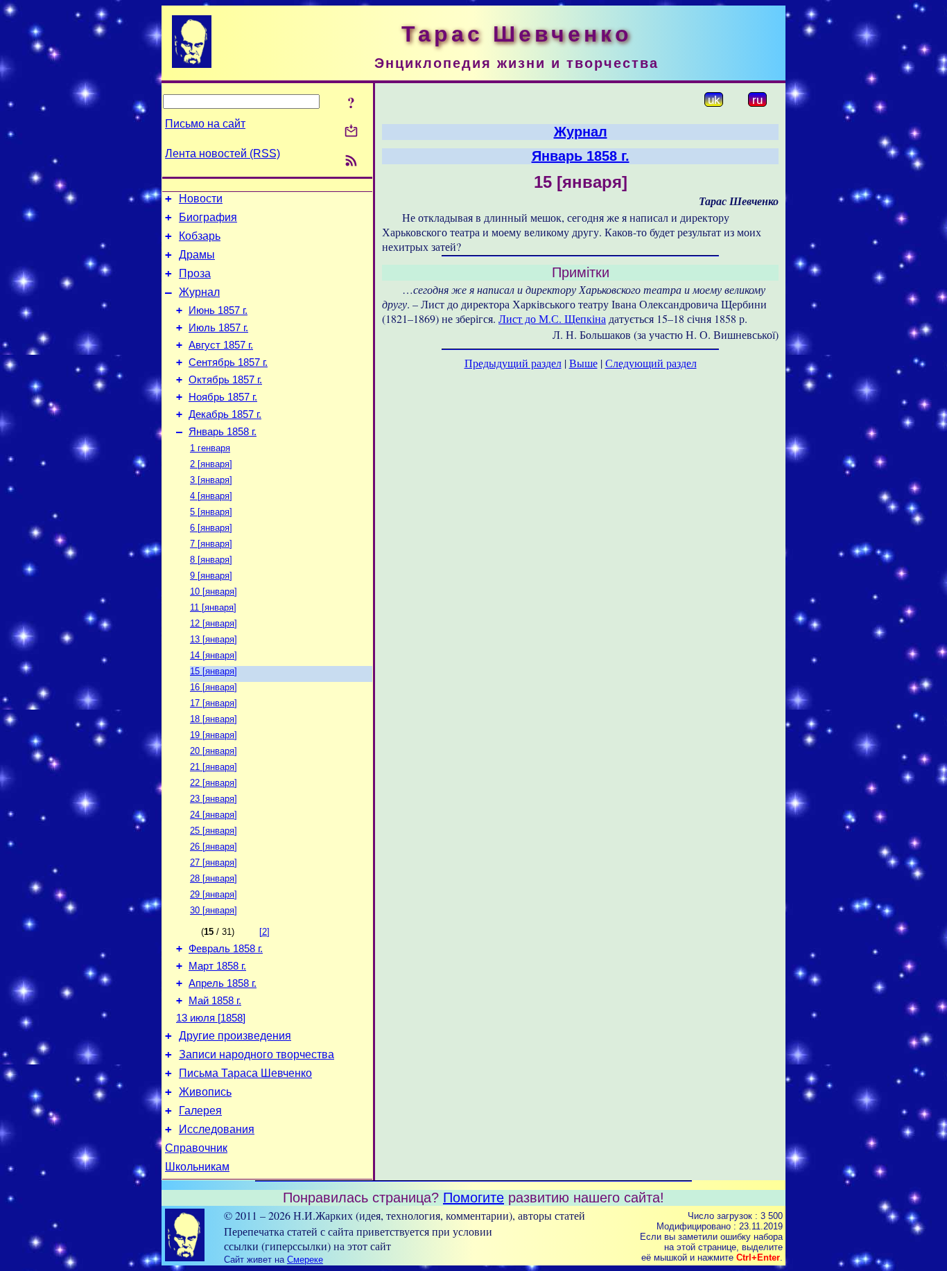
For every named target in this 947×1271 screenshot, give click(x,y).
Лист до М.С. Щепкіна (552, 318)
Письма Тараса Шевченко (245, 1073)
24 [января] (213, 814)
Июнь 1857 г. (218, 310)
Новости (201, 198)
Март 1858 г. (217, 966)
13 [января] (213, 639)
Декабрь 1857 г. (225, 414)
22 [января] (213, 783)
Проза (195, 273)
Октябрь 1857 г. (225, 379)
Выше (583, 363)
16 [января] (213, 687)
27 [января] (213, 862)
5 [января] (211, 512)
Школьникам (197, 1167)
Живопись (205, 1092)
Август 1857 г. (221, 345)
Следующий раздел (651, 363)
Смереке (305, 1259)
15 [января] (213, 671)
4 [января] (211, 496)
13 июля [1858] (210, 1018)
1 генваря (210, 448)
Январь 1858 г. (223, 431)
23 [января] (213, 799)
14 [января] (213, 655)
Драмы (197, 255)
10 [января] (213, 591)
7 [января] (211, 543)
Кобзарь (199, 236)
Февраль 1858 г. (226, 948)
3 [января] (211, 480)
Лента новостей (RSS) (222, 153)
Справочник (196, 1148)
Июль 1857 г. (218, 327)
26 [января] (213, 846)
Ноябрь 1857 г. (223, 397)
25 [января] (213, 830)
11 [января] (213, 607)
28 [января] (213, 878)
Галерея (200, 1110)
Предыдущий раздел (513, 363)
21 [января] (213, 767)
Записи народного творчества (256, 1054)
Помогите (473, 1197)
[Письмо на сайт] (351, 132)
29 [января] (213, 894)
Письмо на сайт (205, 124)
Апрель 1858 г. (223, 983)
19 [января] (213, 735)
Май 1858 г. (215, 1000)
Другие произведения (235, 1036)
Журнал (199, 292)
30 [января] (213, 910)
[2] (264, 932)
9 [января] (211, 575)
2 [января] (211, 464)
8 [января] (211, 559)
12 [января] (213, 623)
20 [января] (213, 751)
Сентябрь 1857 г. (228, 362)
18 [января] (213, 719)
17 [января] (213, 703)
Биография (208, 217)
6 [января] (211, 528)
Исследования (216, 1129)
